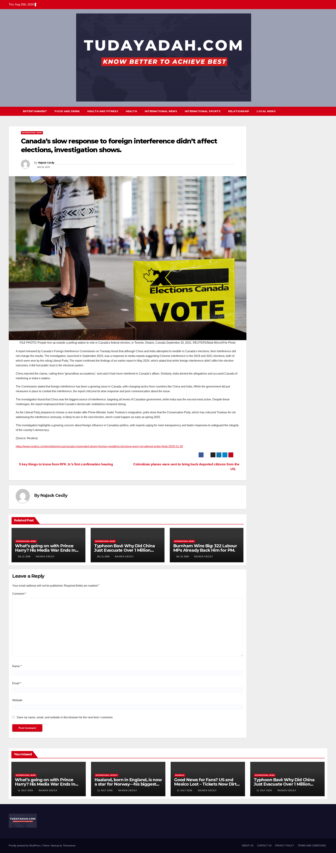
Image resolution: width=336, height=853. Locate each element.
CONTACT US (264, 845)
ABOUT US (248, 845)
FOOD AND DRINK (67, 111)
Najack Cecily (46, 162)
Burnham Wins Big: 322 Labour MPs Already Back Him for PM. (205, 548)
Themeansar (69, 845)
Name (17, 666)
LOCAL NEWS (266, 111)
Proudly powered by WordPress (25, 845)
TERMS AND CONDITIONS (312, 845)
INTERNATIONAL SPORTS (202, 111)
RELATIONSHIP (238, 111)
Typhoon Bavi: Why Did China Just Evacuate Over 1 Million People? (124, 550)
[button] (318, 111)
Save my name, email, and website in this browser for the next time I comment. (65, 717)
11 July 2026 (26, 790)
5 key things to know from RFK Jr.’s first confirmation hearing (65, 464)
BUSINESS (179, 775)
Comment (19, 593)
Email (16, 683)
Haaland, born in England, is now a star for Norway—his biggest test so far (128, 784)
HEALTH (131, 111)
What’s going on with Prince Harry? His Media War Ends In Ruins (45, 550)
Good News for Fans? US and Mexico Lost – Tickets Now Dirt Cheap (205, 784)
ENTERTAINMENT (35, 111)
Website (17, 700)
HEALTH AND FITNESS (102, 111)
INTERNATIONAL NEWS (161, 111)
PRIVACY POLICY (284, 845)
